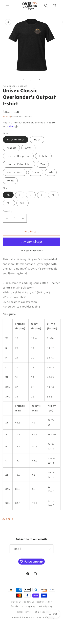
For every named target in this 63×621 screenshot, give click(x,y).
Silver (35, 172)
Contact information (22, 617)
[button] (7, 6)
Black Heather (15, 139)
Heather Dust (15, 172)
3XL (22, 203)
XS (8, 194)
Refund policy (45, 606)
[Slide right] (39, 79)
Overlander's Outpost (29, 602)
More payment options (31, 250)
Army (28, 147)
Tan (42, 164)
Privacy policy (28, 606)
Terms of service (24, 612)
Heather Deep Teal (18, 156)
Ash (51, 172)
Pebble (43, 156)
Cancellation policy (45, 617)
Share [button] (9, 518)
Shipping (7, 116)
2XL (9, 203)
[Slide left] (23, 79)
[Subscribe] (49, 549)
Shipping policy (42, 612)
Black (37, 139)
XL (53, 194)
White (10, 180)
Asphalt (11, 147)
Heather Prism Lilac (19, 164)
